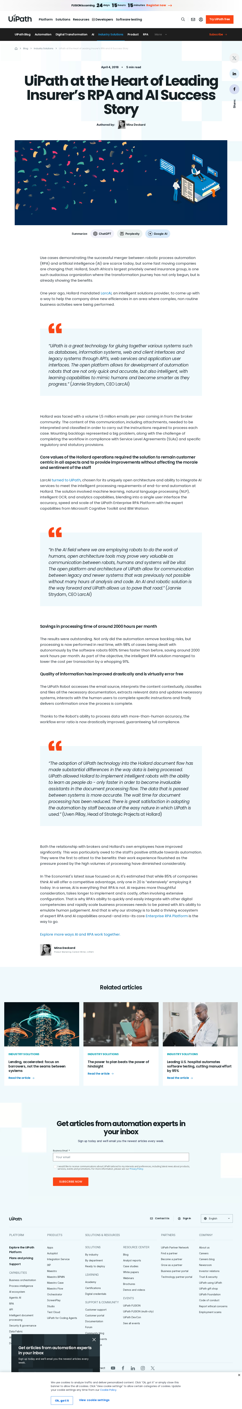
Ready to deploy (95, 1266)
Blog (125, 1254)
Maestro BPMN (56, 1276)
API (11, 1309)
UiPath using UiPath (210, 1282)
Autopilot (52, 1253)
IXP (49, 1264)
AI (93, 34)
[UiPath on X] (153, 1368)
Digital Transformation (71, 34)
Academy (90, 1281)
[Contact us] (193, 19)
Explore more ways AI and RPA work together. (80, 934)
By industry (91, 1254)
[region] (121, 1390)
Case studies (130, 1266)
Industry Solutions (110, 34)
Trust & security (208, 1276)
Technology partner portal (176, 1276)
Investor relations (209, 1271)
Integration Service (58, 1259)
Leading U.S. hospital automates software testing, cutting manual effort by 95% (199, 1066)
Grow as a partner (171, 1264)
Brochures (129, 1283)
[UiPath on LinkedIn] (133, 1368)
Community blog (94, 1333)
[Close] (239, 1375)
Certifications (93, 1288)
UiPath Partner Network (175, 1247)
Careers (204, 1253)
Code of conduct (209, 1300)
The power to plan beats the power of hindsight (118, 1064)
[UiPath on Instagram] (143, 1368)
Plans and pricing (21, 1258)
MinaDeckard (135, 124)
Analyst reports (132, 1260)
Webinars (128, 1278)
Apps (50, 1247)
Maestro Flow (55, 1288)
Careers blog (207, 1259)
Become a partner (171, 1259)
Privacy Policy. (137, 1168)
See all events (131, 1323)
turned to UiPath (66, 480)
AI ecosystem (17, 1291)
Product (133, 34)
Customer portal (94, 1315)
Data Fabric (16, 1331)
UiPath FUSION (131, 1305)
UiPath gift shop (208, 1288)
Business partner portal (174, 1271)
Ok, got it (62, 1401)
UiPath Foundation (210, 1294)
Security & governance (22, 1325)
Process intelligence (21, 1285)
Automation (43, 34)
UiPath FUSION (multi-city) (138, 1311)
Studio (51, 1306)
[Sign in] (201, 19)
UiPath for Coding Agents (62, 1317)
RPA (145, 34)
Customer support (95, 1309)
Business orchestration (22, 1280)
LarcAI (106, 293)
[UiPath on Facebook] (123, 1368)
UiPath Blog (22, 34)
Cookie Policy (108, 1390)
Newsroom (205, 1264)
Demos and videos (134, 1289)
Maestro (52, 1271)
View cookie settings (94, 1400)
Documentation (94, 1321)
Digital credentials (95, 1293)
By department (94, 1260)
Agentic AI (15, 1297)
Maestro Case (55, 1282)
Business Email (61, 1150)
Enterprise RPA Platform (167, 915)
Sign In (187, 1218)
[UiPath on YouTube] (113, 1368)
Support (15, 1264)
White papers (131, 1272)
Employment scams (210, 1312)
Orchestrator (54, 1294)
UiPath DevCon (132, 1317)
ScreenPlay (54, 1300)
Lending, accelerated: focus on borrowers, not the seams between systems (37, 1066)
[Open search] (183, 19)
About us (204, 1247)
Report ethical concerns (213, 1306)
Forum (88, 1327)
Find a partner (169, 1253)
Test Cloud (53, 1312)
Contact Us (162, 1218)
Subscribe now (70, 1182)
